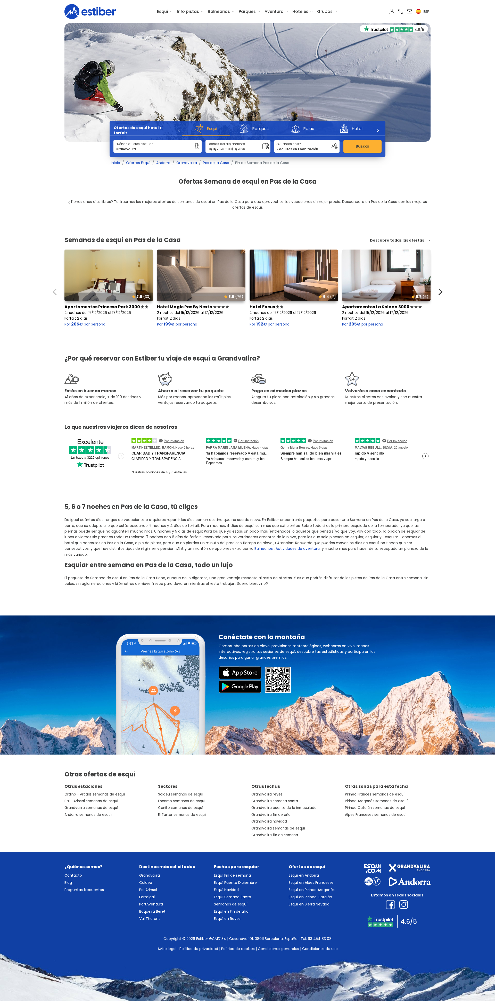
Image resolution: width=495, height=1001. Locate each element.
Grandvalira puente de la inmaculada (284, 807)
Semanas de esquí (231, 904)
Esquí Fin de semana (232, 875)
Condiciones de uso (320, 948)
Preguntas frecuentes (84, 889)
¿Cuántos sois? (288, 144)
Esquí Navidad (226, 889)
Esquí (162, 11)
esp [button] (425, 11)
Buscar (362, 146)
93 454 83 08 (320, 938)
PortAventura (151, 904)
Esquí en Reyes (227, 918)
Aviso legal (167, 948)
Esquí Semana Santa (232, 897)
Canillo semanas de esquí (180, 807)
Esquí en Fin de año (231, 911)
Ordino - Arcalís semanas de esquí (94, 794)
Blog (68, 882)
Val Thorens (149, 918)
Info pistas (188, 11)
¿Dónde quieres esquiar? (135, 144)
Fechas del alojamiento (226, 144)
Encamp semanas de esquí (181, 801)
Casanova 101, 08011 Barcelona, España (263, 938)
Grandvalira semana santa (274, 801)
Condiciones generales (278, 948)
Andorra (163, 162)
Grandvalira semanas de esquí (91, 807)
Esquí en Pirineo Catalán (310, 897)
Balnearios (219, 11)
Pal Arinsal (148, 889)
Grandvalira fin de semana (274, 835)
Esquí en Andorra (304, 875)
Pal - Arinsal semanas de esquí (91, 801)
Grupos (325, 11)
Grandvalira (186, 162)
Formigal (147, 897)
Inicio (115, 162)
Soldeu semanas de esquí (180, 794)
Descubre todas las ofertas (397, 240)
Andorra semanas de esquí (88, 814)
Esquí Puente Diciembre (235, 882)
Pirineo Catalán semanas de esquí (375, 807)
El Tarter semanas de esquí (182, 814)
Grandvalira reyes (267, 794)
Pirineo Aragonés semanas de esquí (376, 801)
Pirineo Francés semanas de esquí (375, 794)
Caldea (145, 882)
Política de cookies (238, 948)
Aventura (274, 11)
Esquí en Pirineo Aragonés (312, 889)
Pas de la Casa (216, 162)
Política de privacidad (198, 948)
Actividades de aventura (298, 548)
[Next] (377, 130)
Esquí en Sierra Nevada (309, 904)
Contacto (73, 875)
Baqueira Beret (152, 911)
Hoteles (300, 11)
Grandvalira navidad (269, 821)
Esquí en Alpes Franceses (311, 882)
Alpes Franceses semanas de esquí (376, 814)
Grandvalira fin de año (271, 814)
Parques (247, 11)
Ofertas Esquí (138, 162)
